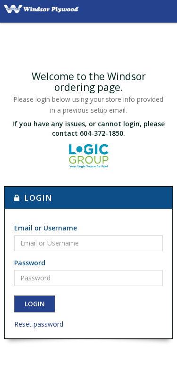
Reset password (38, 324)
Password (29, 262)
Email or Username (45, 227)
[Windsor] (41, 11)
